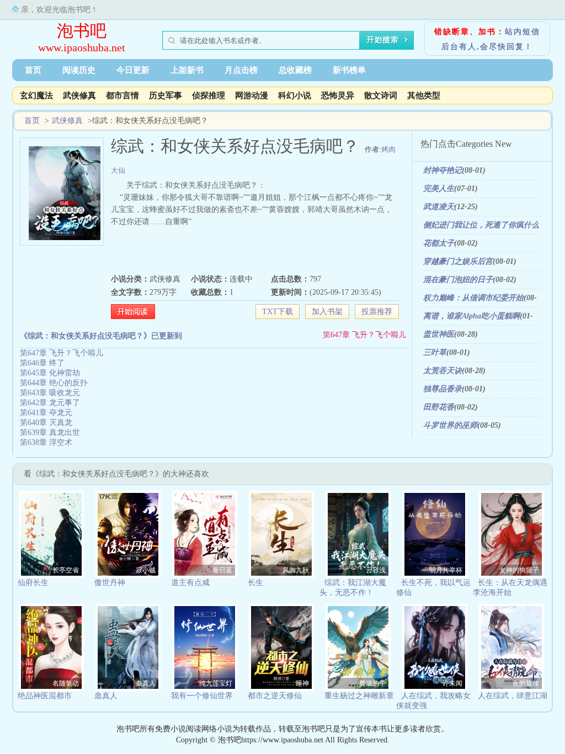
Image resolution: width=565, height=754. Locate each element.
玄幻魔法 (36, 95)
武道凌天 (438, 207)
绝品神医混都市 (45, 696)
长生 (255, 582)
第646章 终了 (42, 363)
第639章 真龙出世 (50, 432)
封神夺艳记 (442, 170)
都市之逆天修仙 (275, 696)
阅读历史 (78, 70)
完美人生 (438, 188)
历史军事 (165, 95)
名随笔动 (65, 683)
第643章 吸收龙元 (50, 393)
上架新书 (187, 70)
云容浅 (376, 570)
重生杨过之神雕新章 (359, 696)
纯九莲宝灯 (215, 683)
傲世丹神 (109, 582)
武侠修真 (79, 95)
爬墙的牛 (372, 683)
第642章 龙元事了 (50, 403)
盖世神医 (438, 334)
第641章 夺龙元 (46, 412)
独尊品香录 (442, 389)
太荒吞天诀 (442, 371)
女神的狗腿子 (519, 570)
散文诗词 (380, 95)
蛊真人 (146, 683)
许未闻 (452, 683)
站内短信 (522, 32)
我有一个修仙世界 (202, 696)
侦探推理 (208, 95)
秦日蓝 (222, 570)
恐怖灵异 (337, 95)
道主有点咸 (190, 582)
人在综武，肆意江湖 (512, 696)
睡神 (302, 683)
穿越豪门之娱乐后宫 (458, 261)
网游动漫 (251, 95)
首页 (33, 70)
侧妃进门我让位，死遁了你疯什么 (481, 225)
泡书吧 (81, 31)
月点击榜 (241, 70)
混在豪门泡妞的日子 (458, 279)
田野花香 (438, 407)
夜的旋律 (526, 683)
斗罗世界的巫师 (450, 425)
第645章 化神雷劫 (50, 373)
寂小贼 (146, 570)
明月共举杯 (445, 570)
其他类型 (423, 95)
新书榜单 (349, 70)
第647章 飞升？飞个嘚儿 (364, 335)
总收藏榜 (295, 70)
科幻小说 (294, 95)
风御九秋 (295, 570)
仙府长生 (33, 582)
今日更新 (133, 70)
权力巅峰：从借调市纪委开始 (473, 298)
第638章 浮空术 (46, 442)
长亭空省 (65, 570)
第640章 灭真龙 (46, 422)
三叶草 (434, 352)
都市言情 (122, 95)
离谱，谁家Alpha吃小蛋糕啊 (471, 316)
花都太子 (438, 243)
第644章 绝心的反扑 (54, 383)
